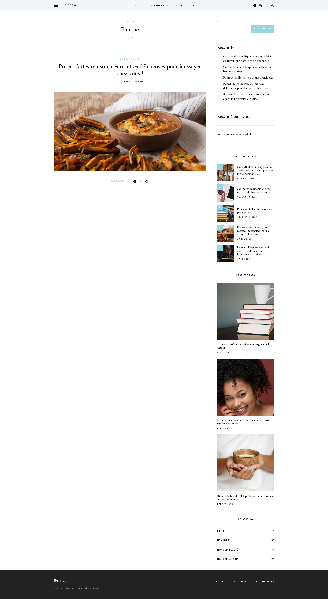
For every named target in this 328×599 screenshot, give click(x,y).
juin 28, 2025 (124, 81)
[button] (272, 5)
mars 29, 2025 (225, 428)
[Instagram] (260, 5)
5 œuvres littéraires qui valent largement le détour (243, 346)
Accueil (139, 5)
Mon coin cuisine (130, 59)
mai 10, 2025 (243, 259)
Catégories (157, 5)
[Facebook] (254, 5)
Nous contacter (184, 5)
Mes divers (224, 540)
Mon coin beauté (227, 550)
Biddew (70, 6)
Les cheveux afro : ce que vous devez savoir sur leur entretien (244, 422)
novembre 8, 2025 (247, 197)
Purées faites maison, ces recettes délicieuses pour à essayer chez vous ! (130, 70)
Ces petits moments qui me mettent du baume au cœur (247, 69)
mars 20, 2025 (225, 504)
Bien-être (223, 531)
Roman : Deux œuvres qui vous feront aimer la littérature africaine (246, 97)
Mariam (139, 81)
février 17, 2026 (246, 178)
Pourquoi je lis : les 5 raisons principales (248, 77)
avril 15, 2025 (224, 352)
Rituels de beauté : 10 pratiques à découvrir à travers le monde (245, 497)
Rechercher (224, 22)
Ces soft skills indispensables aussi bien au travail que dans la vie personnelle (247, 59)
